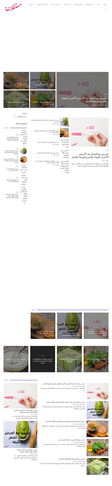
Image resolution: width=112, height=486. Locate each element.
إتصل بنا (30, 4)
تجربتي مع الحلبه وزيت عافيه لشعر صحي (44, 103)
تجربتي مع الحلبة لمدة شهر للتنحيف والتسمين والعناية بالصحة (16, 85)
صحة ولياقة (89, 4)
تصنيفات (24, 113)
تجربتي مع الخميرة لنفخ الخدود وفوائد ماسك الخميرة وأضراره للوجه (47, 161)
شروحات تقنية (55, 4)
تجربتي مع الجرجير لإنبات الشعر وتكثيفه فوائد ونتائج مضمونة (43, 85)
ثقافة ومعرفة (79, 4)
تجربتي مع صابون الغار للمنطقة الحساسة (17, 103)
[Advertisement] (56, 44)
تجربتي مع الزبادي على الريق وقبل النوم (16, 360)
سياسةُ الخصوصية (42, 4)
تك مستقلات (67, 4)
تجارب (98, 4)
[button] (106, 9)
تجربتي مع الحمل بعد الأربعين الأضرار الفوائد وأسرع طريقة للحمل (84, 99)
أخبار (105, 4)
